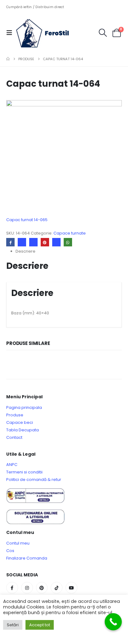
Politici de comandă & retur (33, 479)
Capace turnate (69, 233)
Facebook (10, 242)
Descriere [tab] (25, 251)
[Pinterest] (42, 588)
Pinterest (45, 242)
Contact (14, 437)
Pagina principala (24, 407)
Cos (10, 551)
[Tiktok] (56, 588)
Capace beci (19, 422)
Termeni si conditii (24, 472)
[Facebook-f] (12, 588)
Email (56, 242)
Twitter (22, 242)
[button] (11, 32)
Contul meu (18, 543)
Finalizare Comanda (26, 558)
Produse (14, 415)
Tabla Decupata (22, 430)
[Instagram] (27, 588)
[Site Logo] (47, 33)
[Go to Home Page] (8, 59)
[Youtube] (71, 588)
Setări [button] (13, 625)
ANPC (11, 465)
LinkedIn (33, 242)
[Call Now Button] (113, 621)
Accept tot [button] (39, 625)
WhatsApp (68, 242)
